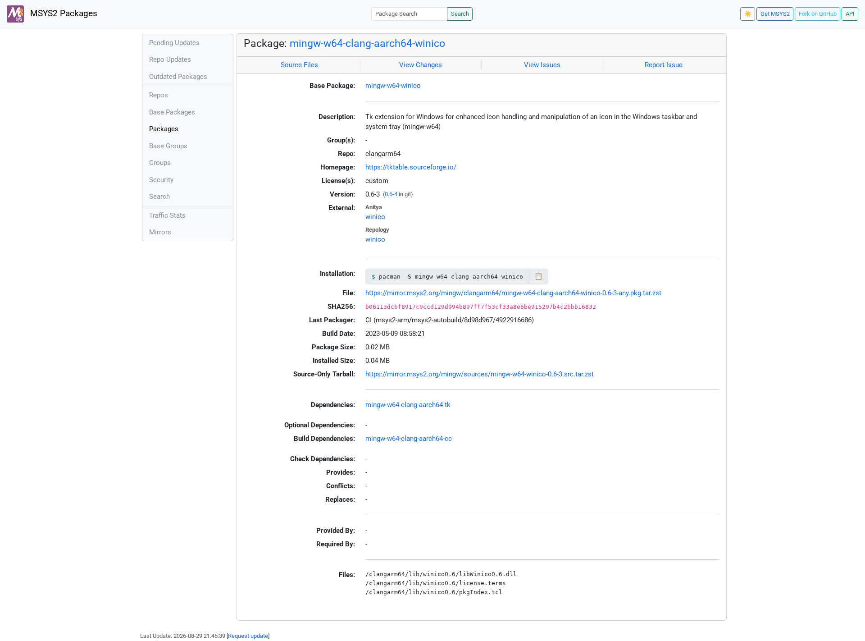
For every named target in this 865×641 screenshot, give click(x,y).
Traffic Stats (167, 215)
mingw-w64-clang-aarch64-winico (367, 43)
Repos (158, 95)
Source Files (299, 65)
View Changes (420, 65)
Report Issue (664, 65)
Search (460, 13)
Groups (160, 163)
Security (161, 180)
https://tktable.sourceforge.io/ (410, 167)
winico (375, 217)
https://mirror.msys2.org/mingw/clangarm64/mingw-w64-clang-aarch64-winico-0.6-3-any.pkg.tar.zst (513, 293)
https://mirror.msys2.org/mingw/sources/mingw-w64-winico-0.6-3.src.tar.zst (479, 374)
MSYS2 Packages (62, 13)
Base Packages (172, 112)
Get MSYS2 (775, 13)
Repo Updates (170, 59)
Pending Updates (174, 43)
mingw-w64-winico (393, 86)
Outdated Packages (178, 77)
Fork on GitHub (818, 13)
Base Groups (168, 146)
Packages (163, 129)
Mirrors (160, 232)
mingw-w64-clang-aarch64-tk (408, 405)
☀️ (747, 13)
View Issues (542, 65)
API (850, 13)
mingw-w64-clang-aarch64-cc (408, 439)
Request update (248, 635)
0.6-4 (391, 194)
